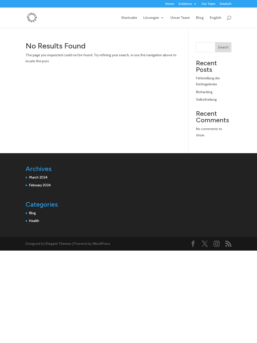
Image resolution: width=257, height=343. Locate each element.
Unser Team (180, 18)
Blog (200, 18)
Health (34, 220)
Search (223, 47)
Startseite (129, 18)
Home (169, 4)
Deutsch (225, 4)
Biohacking (204, 92)
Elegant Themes (58, 243)
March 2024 (38, 177)
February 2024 (40, 185)
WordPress (101, 243)
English (215, 18)
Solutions (185, 4)
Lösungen (151, 18)
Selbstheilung (206, 99)
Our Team (208, 4)
